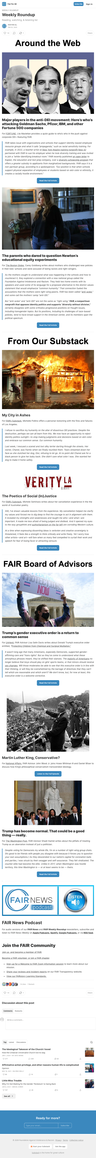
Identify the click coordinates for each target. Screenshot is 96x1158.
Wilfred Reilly (18, 1071)
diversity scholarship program (73, 160)
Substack (35, 1152)
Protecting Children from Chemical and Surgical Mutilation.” (41, 646)
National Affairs (13, 763)
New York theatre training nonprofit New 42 (64, 150)
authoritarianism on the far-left (47, 524)
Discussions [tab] (21, 1042)
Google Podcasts (68, 933)
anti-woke (87, 292)
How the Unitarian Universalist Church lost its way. (24, 1052)
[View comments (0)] (14, 33)
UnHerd (10, 642)
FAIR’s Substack (14, 421)
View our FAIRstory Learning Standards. (26, 976)
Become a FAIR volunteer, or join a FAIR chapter (25, 958)
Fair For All (12, 25)
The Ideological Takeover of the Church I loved (26, 1049)
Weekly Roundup (10, 10)
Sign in (89, 4)
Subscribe (78, 4)
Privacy (58, 1140)
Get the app (60, 1146)
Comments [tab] (8, 1011)
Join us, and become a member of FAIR (22, 952)
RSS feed (88, 933)
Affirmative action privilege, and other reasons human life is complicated (40, 1065)
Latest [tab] (11, 1042)
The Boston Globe (15, 265)
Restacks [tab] (18, 1011)
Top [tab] (5, 1042)
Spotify (54, 933)
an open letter (80, 156)
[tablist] (13, 1010)
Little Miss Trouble (12, 1080)
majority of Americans (78, 658)
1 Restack (30, 984)
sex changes (11, 665)
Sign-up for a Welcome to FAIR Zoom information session (35, 964)
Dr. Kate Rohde (18, 1055)
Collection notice (76, 1140)
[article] (48, 1054)
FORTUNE (11, 133)
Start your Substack (41, 1146)
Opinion (5, 1068)
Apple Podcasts (41, 933)
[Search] (91, 1042)
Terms (65, 1140)
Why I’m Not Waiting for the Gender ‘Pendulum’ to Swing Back (29, 1084)
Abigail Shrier (17, 1087)
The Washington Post (16, 841)
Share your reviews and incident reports (26, 971)
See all (7, 1096)
